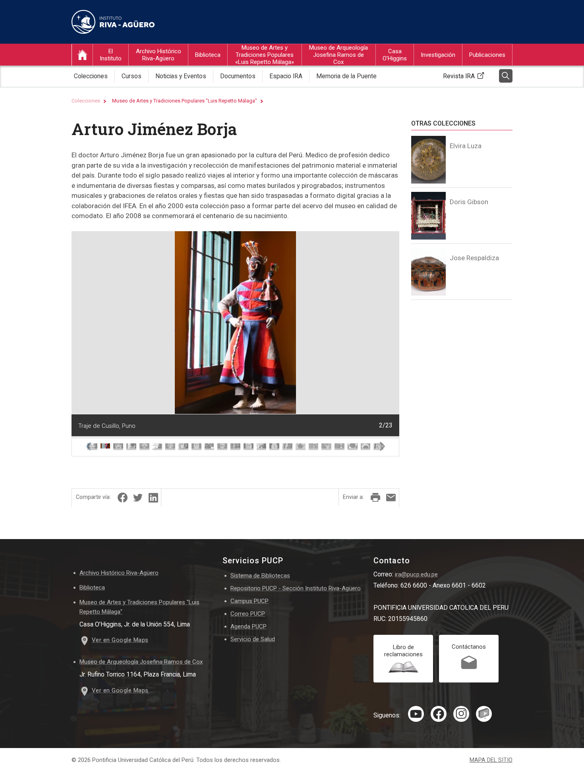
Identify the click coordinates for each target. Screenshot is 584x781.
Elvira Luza (466, 146)
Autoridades (114, 90)
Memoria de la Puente (346, 76)
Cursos (143, 90)
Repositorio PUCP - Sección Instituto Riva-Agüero (295, 588)
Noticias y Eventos (180, 76)
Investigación (438, 54)
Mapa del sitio (491, 760)
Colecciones (91, 76)
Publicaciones (487, 54)
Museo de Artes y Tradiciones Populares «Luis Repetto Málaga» (264, 55)
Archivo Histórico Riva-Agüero (158, 55)
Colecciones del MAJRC (338, 90)
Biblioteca (207, 54)
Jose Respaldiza (474, 258)
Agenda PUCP (248, 626)
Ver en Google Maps (120, 640)
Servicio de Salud (252, 639)
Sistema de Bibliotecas (260, 575)
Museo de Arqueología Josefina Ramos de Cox (338, 55)
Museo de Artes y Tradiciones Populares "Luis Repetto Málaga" (184, 101)
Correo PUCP (247, 613)
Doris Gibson (469, 202)
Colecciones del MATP (262, 90)
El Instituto (111, 55)
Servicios (393, 90)
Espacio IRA (285, 76)
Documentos (237, 76)
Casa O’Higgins (395, 55)
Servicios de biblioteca (222, 90)
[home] (82, 55)
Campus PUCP (249, 601)
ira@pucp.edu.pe (416, 574)
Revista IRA (459, 76)
